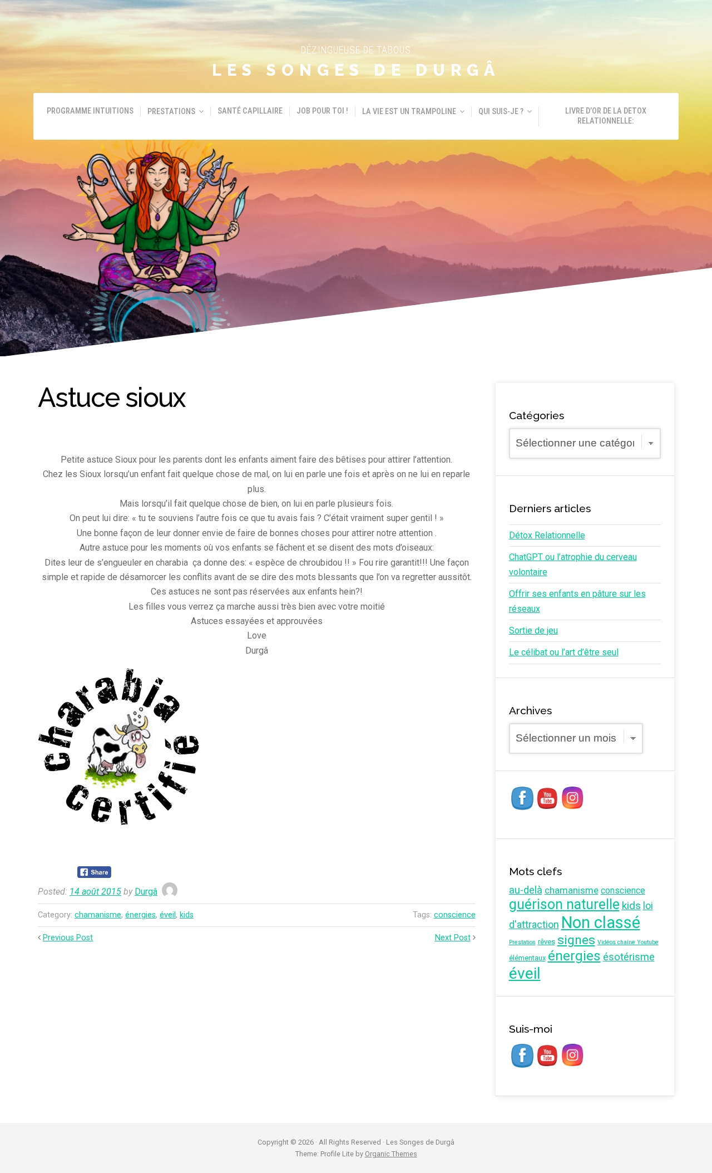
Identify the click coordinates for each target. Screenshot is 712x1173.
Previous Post (68, 938)
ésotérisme (629, 957)
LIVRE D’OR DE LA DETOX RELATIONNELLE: (605, 116)
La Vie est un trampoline (409, 111)
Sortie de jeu (533, 630)
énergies (140, 915)
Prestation (522, 942)
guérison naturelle (564, 904)
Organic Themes (391, 1154)
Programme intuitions (90, 111)
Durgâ (146, 891)
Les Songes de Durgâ (356, 70)
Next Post (453, 938)
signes (576, 940)
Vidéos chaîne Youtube (628, 942)
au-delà (525, 890)
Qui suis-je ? (500, 111)
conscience (455, 915)
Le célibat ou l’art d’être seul (564, 652)
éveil (168, 915)
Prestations (171, 111)
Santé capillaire (250, 111)
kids (187, 915)
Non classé (600, 922)
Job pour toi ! (322, 111)
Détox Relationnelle (547, 535)
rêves (546, 942)
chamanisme (98, 915)
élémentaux (527, 958)
